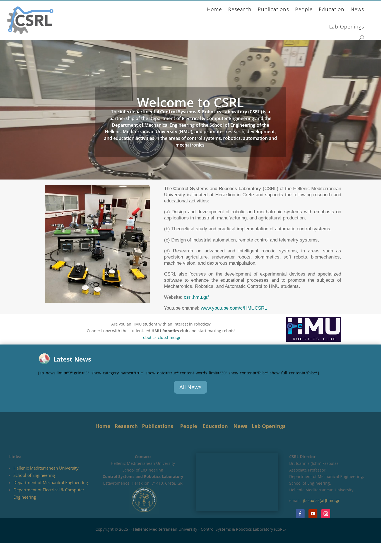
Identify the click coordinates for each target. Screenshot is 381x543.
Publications (273, 9)
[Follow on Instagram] (325, 513)
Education (331, 9)
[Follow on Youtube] (312, 513)
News (357, 9)
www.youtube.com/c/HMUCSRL (234, 308)
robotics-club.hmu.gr (161, 337)
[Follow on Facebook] (300, 513)
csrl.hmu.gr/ (196, 297)
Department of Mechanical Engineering (50, 482)
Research (240, 9)
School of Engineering (34, 475)
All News (190, 387)
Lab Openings (346, 26)
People (304, 9)
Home (214, 9)
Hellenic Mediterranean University (46, 468)
